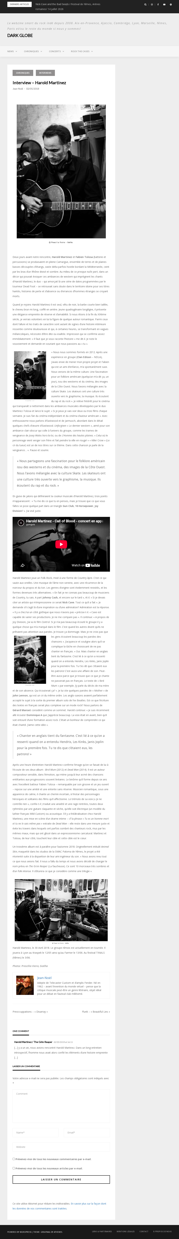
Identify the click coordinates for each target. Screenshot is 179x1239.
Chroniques (31, 51)
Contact (143, 1231)
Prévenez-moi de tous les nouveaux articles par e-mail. (49, 1168)
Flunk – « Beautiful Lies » (96, 1011)
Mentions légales (126, 1231)
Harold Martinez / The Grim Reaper (33, 1041)
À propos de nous (162, 1231)
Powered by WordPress (19, 1232)
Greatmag (46, 1232)
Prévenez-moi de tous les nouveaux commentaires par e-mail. (53, 1159)
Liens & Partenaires (102, 1231)
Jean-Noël (18, 88)
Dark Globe (20, 35)
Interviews (45, 72)
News (10, 51)
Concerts (55, 51)
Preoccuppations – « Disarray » (30, 1011)
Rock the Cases (80, 51)
